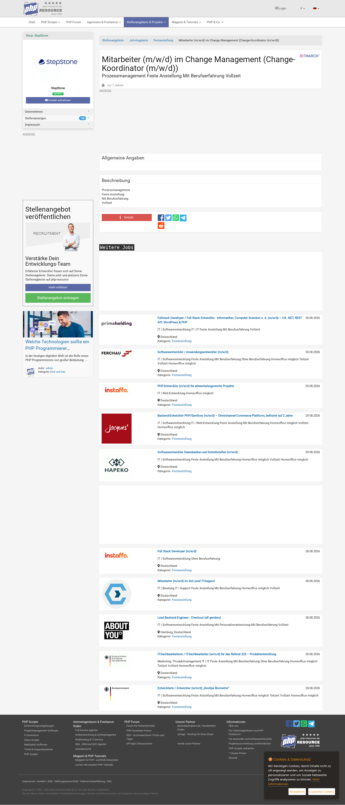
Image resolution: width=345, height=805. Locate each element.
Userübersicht (83, 748)
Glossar (233, 757)
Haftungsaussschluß (66, 781)
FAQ (109, 781)
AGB (50, 781)
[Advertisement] (210, 121)
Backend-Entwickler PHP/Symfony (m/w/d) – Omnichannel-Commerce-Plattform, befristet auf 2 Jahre (225, 415)
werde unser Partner (188, 743)
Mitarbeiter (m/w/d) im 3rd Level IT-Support (186, 581)
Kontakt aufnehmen (59, 100)
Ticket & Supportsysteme (38, 749)
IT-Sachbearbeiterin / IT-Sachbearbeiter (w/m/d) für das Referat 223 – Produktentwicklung (217, 654)
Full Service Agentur (86, 730)
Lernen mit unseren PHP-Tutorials (94, 764)
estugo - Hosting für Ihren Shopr (195, 734)
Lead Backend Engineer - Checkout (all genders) (189, 617)
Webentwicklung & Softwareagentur (95, 734)
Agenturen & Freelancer (103, 22)
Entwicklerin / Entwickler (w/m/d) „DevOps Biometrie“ (193, 688)
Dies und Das (57, 371)
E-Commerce (31, 735)
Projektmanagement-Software (41, 730)
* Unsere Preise (237, 753)
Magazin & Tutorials (185, 22)
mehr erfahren (58, 287)
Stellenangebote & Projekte (145, 22)
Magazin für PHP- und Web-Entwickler (96, 759)
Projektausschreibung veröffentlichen (250, 743)
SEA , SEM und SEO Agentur (90, 744)
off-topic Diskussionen (139, 743)
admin (49, 368)
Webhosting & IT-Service (89, 739)
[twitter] (168, 219)
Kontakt (41, 781)
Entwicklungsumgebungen (39, 725)
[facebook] (161, 219)
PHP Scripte (49, 22)
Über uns (234, 725)
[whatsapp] (176, 219)
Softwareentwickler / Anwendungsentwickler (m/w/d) (193, 352)
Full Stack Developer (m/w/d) (177, 551)
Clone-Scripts (31, 739)
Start (32, 22)
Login (282, 8)
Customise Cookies (321, 791)
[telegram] (183, 219)
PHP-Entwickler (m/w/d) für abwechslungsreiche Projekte (196, 386)
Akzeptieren (297, 791)
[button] (302, 8)
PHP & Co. (214, 22)
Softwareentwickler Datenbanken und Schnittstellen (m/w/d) (198, 452)
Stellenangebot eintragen (58, 298)
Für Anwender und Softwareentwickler (250, 738)
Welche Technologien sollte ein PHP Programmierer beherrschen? (57, 348)
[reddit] (161, 227)
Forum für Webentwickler (140, 725)
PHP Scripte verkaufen (241, 748)
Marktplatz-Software (35, 744)
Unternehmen (34, 111)
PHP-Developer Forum (138, 730)
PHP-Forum (73, 22)
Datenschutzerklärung (92, 781)
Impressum (32, 124)
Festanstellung (181, 341)
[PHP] (42, 8)
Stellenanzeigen (55, 118)
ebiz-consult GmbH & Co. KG (66, 789)
